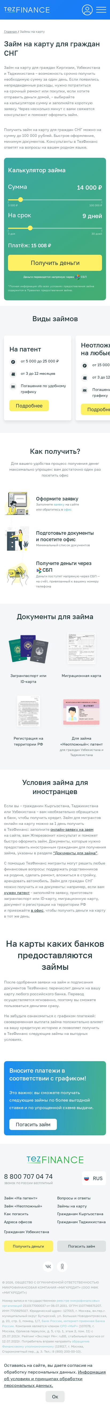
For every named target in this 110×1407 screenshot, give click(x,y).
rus (98, 1178)
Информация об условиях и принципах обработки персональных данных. (55, 1378)
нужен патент (17, 892)
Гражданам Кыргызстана (80, 1213)
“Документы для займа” (75, 853)
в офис (37, 910)
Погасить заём (81, 1246)
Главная (10, 31)
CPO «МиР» (69, 1326)
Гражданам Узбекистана (26, 1231)
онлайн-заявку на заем (71, 829)
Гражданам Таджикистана (81, 1221)
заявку (59, 504)
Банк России (52, 1321)
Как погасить (16, 1213)
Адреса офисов (18, 1221)
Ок (55, 1396)
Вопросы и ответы (74, 1198)
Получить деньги (55, 262)
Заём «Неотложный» (23, 1206)
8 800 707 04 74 (28, 1176)
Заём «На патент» (20, 1198)
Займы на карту (72, 1206)
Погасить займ (33, 1124)
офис (68, 509)
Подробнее (29, 406)
